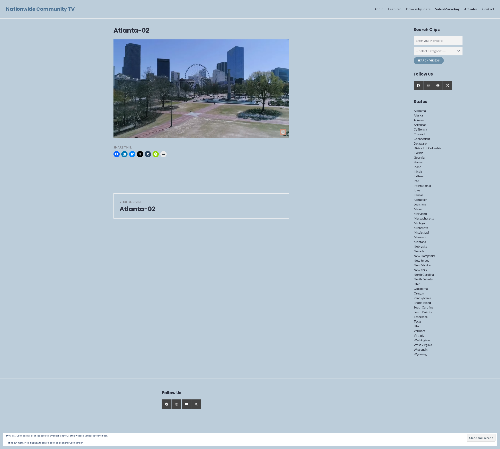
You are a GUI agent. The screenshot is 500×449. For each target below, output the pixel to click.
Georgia (419, 157)
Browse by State (418, 9)
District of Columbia (427, 148)
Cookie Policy (76, 442)
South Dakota (423, 312)
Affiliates (471, 9)
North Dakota (423, 279)
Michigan (420, 223)
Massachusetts (424, 218)
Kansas (418, 195)
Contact (488, 9)
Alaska (418, 115)
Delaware (420, 143)
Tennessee (421, 316)
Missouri (420, 237)
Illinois (418, 171)
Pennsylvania (422, 298)
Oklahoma (421, 288)
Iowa (417, 190)
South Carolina (423, 307)
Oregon (419, 293)
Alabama (420, 110)
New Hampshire (425, 256)
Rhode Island (422, 302)
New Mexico (422, 265)
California (420, 129)
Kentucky (420, 199)
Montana (420, 242)
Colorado (420, 134)
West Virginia (423, 345)
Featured (395, 9)
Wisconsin (421, 349)
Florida (418, 153)
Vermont (419, 331)
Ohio (417, 284)
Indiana (418, 176)
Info (416, 181)
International (422, 185)
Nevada (419, 251)
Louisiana (420, 204)
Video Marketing (447, 9)
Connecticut (422, 138)
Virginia (419, 335)
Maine (418, 209)
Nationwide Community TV (40, 9)
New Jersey (421, 260)
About (379, 9)
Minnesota (421, 227)
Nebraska (420, 246)
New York (420, 270)
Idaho (417, 167)
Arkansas (420, 124)
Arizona (419, 120)
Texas (417, 321)
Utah (417, 326)
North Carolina (424, 274)
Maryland (420, 213)
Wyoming (420, 354)
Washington (422, 340)
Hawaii (418, 162)
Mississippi (421, 232)
